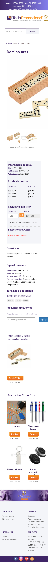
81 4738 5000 (35, 3)
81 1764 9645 (27, 6)
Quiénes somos (8, 516)
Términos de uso (8, 519)
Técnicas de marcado (10, 539)
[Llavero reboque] (19, 455)
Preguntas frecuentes (36, 522)
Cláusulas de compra (36, 527)
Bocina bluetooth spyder (33, 472)
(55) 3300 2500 (39, 545)
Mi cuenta (23, 9)
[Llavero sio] (19, 412)
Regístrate (31, 516)
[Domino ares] (19, 356)
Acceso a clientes (34, 519)
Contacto (33, 9)
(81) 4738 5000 (38, 542)
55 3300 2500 (17, 3)
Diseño (4, 536)
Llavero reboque (14, 469)
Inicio (15, 43)
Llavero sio (15, 426)
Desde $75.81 (15, 378)
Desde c (14, 434)
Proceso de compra (35, 524)
